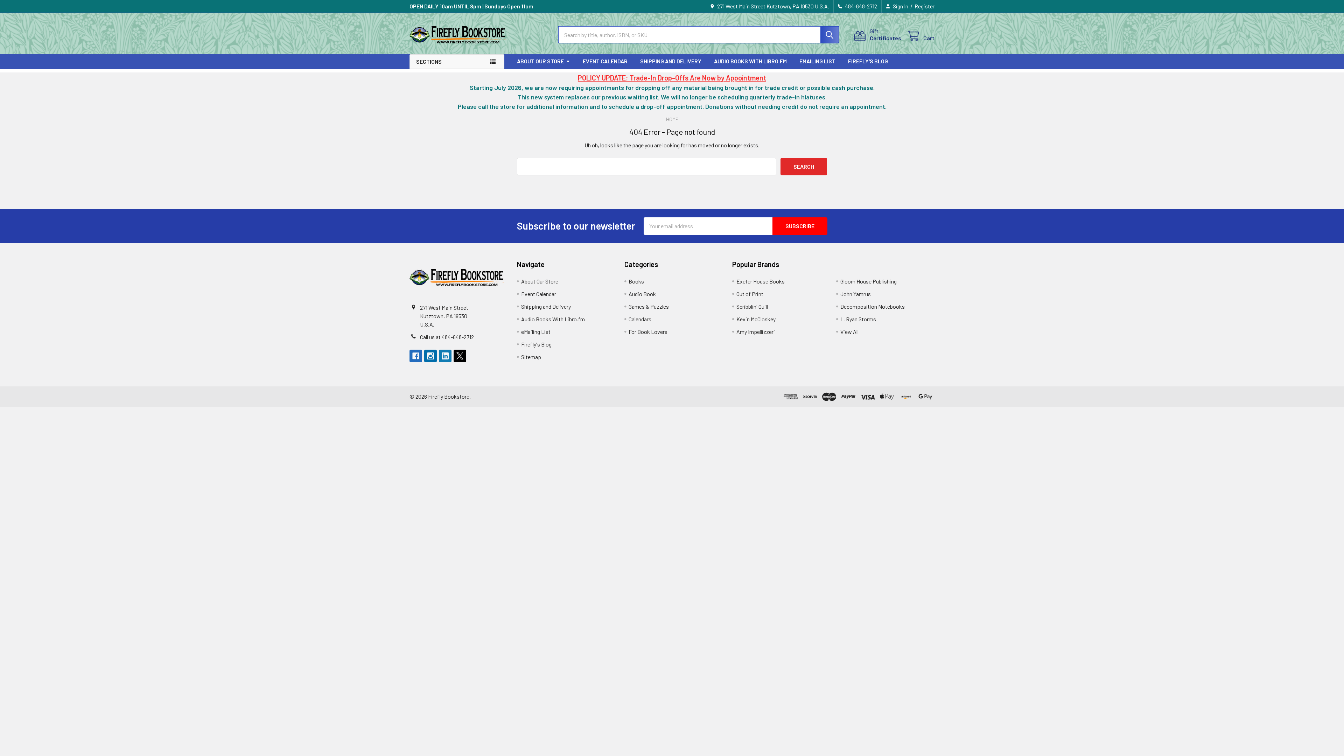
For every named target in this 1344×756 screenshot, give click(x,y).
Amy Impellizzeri (755, 331)
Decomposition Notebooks (872, 306)
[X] (460, 356)
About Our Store (540, 61)
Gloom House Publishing (868, 281)
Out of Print (749, 293)
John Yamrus (855, 293)
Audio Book (642, 293)
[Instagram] (430, 356)
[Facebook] (416, 356)
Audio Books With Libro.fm (750, 61)
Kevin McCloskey (756, 319)
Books (636, 281)
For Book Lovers (648, 331)
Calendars (640, 319)
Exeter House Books (760, 281)
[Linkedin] (445, 356)
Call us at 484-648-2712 (447, 337)
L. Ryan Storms (858, 319)
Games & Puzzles (649, 306)
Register (924, 6)
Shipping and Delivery (670, 61)
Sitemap (531, 357)
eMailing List (817, 61)
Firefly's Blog (868, 61)
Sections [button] (429, 61)
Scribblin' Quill (752, 306)
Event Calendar (605, 61)
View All (849, 331)
